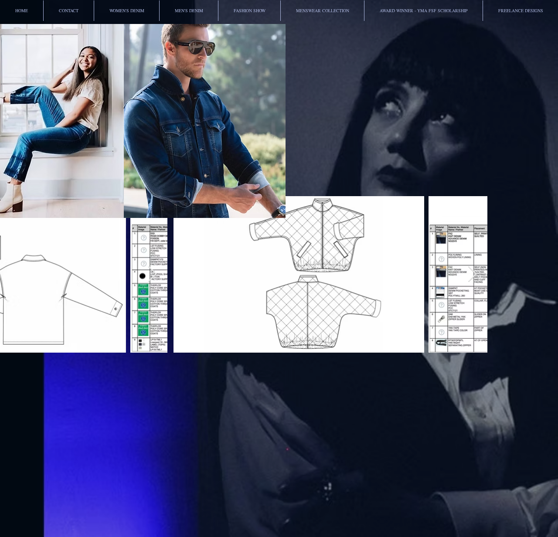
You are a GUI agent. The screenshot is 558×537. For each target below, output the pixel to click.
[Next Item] (152, 274)
